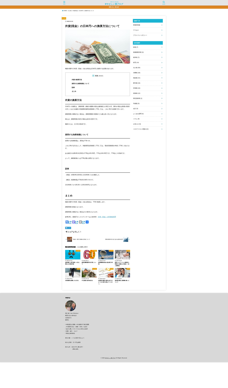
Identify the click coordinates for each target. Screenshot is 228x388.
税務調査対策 (138, 52)
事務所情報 (136, 25)
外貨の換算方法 (77, 79)
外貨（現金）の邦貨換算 (106, 217)
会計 (135, 108)
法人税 (64, 18)
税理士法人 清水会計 (114, 7)
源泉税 (136, 93)
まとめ (74, 91)
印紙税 (136, 103)
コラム (136, 119)
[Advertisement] (53, 374)
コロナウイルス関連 (140, 129)
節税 (135, 47)
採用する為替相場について (80, 83)
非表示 (101, 75)
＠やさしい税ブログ (114, 4)
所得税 (136, 88)
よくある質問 (138, 113)
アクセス (136, 30)
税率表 (136, 57)
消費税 (136, 72)
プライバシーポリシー (140, 35)
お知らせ (137, 124)
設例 (73, 87)
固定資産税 (137, 98)
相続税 (136, 78)
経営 (136, 62)
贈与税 (136, 83)
